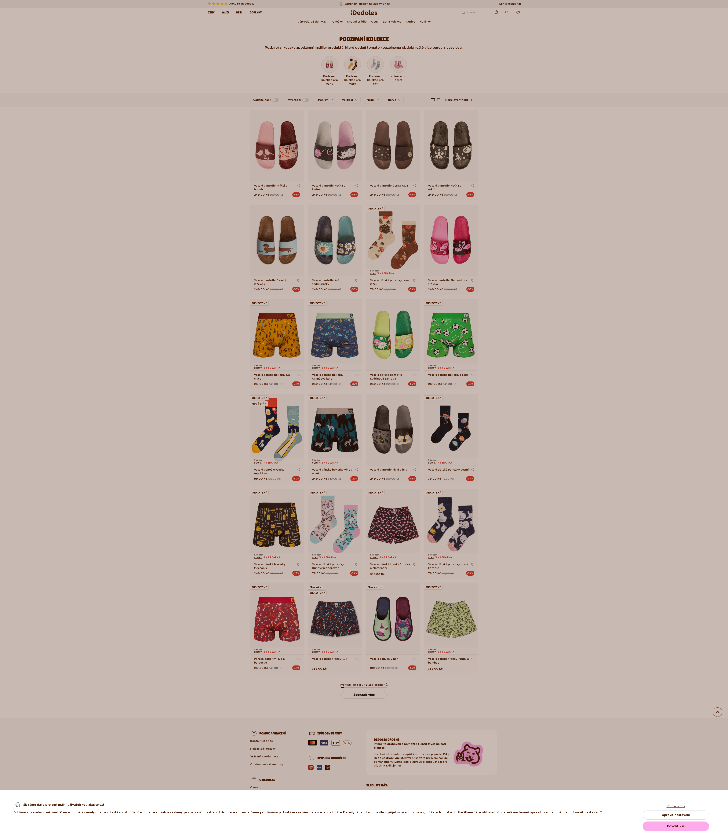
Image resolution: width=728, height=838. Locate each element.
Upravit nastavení (676, 815)
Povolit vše (676, 826)
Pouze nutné (676, 806)
